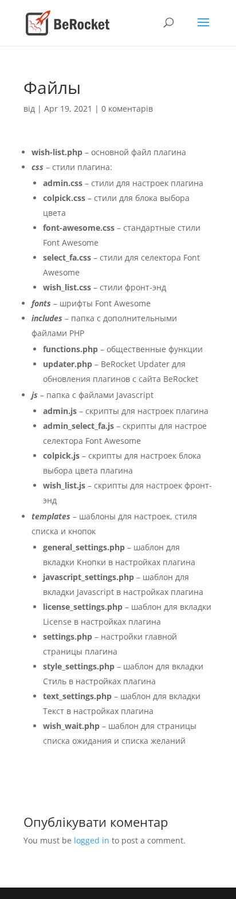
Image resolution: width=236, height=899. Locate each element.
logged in (91, 840)
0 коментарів (127, 108)
